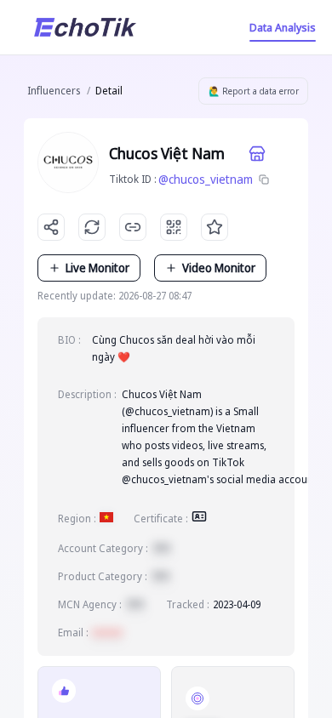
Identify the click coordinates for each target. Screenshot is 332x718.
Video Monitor (218, 267)
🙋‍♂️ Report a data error (254, 91)
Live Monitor (97, 267)
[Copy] (264, 179)
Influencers (53, 90)
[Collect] (214, 227)
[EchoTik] (85, 27)
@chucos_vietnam (205, 179)
